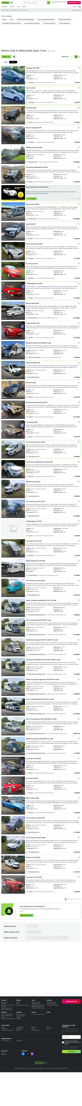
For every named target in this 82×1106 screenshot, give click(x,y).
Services (12, 6)
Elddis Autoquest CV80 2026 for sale (39, 739)
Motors (7, 10)
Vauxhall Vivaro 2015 (33, 541)
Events (34, 1012)
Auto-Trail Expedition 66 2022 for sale (40, 699)
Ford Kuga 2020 (32, 422)
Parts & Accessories (49, 23)
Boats (4, 19)
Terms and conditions (7, 1030)
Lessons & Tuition (52, 1002)
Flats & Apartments (6, 1015)
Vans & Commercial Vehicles (25, 19)
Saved (24, 6)
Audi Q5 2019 (30, 224)
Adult (48, 1012)
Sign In (75, 6)
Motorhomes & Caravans (32, 23)
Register (3, 1054)
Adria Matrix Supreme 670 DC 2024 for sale (41, 640)
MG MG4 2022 (31, 108)
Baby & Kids (4, 1002)
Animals (18, 1012)
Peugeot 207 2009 (32, 68)
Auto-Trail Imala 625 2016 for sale (38, 620)
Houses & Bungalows (7, 1014)
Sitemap (33, 1027)
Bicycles (3, 1003)
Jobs (33, 1000)
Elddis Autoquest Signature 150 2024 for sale (42, 679)
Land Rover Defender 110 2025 (36, 167)
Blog (18, 6)
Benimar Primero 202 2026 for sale (38, 343)
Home (2, 10)
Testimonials (19, 1027)
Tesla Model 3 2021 (33, 323)
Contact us (4, 1029)
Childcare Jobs (36, 1002)
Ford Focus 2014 (32, 264)
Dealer (6, 62)
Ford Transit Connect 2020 (36, 838)
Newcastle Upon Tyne (34, 932)
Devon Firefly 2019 (32, 303)
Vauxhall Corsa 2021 (33, 759)
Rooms (3, 1017)
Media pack (19, 1029)
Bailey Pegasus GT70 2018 (35, 561)
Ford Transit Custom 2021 (35, 501)
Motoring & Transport (53, 1005)
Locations (49, 1027)
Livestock (19, 1018)
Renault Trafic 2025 (33, 857)
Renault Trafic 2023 (33, 482)
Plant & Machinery (64, 23)
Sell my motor (72, 3)
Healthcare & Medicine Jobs (38, 1005)
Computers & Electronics (8, 1005)
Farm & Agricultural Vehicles (46, 19)
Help (32, 1029)
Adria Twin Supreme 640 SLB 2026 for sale (41, 719)
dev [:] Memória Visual (61, 1068)
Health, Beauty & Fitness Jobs (38, 1006)
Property (4, 1012)
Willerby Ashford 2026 (34, 147)
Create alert (28, 915)
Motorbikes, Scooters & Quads (12, 23)
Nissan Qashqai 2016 (33, 128)
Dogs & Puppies (20, 1015)
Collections (19, 1040)
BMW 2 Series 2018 (32, 798)
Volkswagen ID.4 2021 (34, 521)
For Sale (3, 1000)
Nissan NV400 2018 (33, 363)
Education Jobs (36, 1003)
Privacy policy (35, 1030)
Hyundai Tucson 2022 (34, 877)
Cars (11, 19)
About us (18, 1030)
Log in (2, 1053)
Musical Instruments (7, 1009)
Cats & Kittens (20, 1014)
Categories (4, 6)
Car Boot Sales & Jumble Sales (38, 1014)
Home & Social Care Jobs (38, 1008)
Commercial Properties (7, 1018)
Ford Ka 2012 (30, 88)
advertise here (75, 10)
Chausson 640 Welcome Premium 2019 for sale (43, 660)
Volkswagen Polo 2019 (34, 284)
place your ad (71, 1001)
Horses (18, 1017)
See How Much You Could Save (37, 187)
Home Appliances (6, 1008)
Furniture (3, 1006)
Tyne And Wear (13, 10)
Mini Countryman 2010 (34, 244)
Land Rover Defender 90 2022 (36, 402)
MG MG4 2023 (31, 383)
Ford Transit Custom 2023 (35, 442)
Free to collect (5, 1040)
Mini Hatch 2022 (32, 778)
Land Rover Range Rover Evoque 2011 (39, 462)
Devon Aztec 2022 (32, 204)
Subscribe (71, 1051)
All (13, 62)
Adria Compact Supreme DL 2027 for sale (41, 600)
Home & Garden (51, 1003)
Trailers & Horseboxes (64, 19)
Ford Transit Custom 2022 (35, 581)
